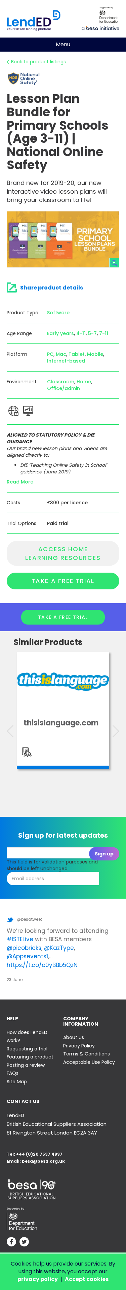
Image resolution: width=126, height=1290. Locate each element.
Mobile (95, 354)
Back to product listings (38, 61)
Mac (61, 354)
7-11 (103, 333)
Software (58, 312)
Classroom (60, 381)
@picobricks (24, 948)
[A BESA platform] (100, 27)
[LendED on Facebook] (11, 1242)
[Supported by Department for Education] (108, 15)
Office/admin (63, 388)
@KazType (59, 948)
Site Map (17, 1081)
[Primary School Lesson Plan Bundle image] (63, 239)
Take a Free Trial (63, 581)
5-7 (92, 333)
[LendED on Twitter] (24, 1242)
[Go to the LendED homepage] (33, 20)
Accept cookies (87, 1279)
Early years (60, 333)
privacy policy (37, 1279)
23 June (15, 979)
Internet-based (66, 361)
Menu (63, 44)
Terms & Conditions (86, 1053)
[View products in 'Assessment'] (27, 752)
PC (50, 354)
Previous (10, 731)
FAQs (12, 1073)
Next (116, 731)
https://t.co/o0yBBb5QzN (42, 965)
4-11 (81, 333)
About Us (73, 1037)
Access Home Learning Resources (62, 553)
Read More (20, 481)
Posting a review (26, 1065)
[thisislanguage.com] (63, 682)
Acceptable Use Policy (89, 1062)
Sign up (104, 853)
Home (84, 381)
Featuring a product (30, 1056)
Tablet (77, 354)
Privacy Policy (79, 1045)
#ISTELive (20, 939)
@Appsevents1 (27, 956)
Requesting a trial (27, 1048)
